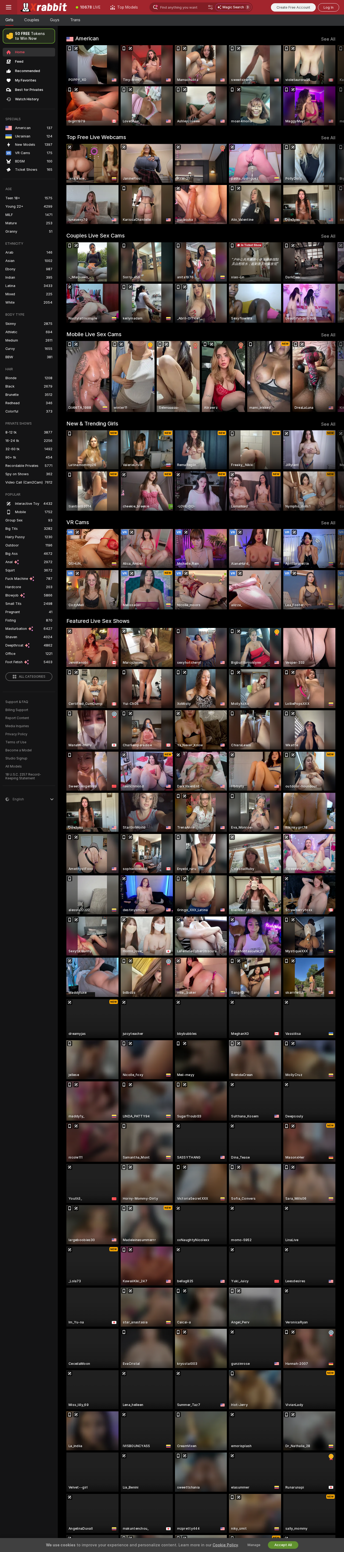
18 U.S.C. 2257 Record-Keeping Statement (23, 776)
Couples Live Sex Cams (95, 235)
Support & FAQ (16, 702)
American (87, 38)
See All (328, 39)
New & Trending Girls (92, 423)
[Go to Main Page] (44, 7)
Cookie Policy (225, 1545)
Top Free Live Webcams (96, 137)
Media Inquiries (17, 726)
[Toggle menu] (8, 7)
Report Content (17, 718)
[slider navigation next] (330, 85)
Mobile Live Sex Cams (93, 334)
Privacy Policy (16, 734)
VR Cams (77, 522)
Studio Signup (16, 758)
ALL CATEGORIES (32, 677)
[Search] (210, 7)
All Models (13, 766)
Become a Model (18, 750)
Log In (329, 7)
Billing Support (16, 710)
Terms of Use (15, 742)
